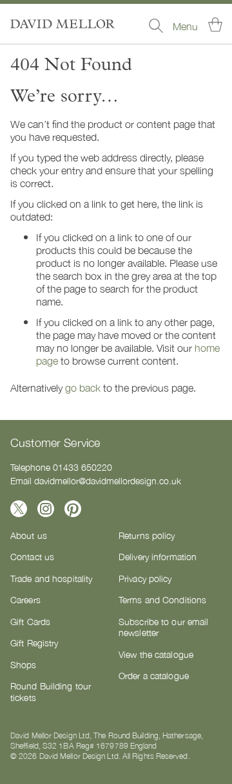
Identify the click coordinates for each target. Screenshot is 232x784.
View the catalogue (156, 654)
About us (28, 535)
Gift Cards (30, 621)
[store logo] (62, 23)
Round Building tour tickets (50, 691)
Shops (23, 664)
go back (83, 387)
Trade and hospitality (51, 578)
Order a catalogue (154, 675)
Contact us (32, 556)
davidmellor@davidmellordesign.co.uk (107, 480)
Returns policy (147, 535)
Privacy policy (145, 578)
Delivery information (158, 556)
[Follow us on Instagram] (45, 508)
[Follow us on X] (18, 508)
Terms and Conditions (162, 599)
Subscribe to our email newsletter (163, 627)
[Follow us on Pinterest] (72, 508)
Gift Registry (34, 642)
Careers (25, 599)
